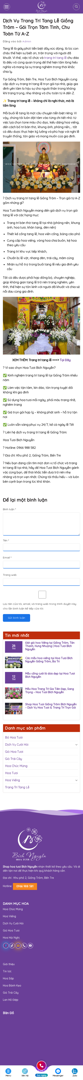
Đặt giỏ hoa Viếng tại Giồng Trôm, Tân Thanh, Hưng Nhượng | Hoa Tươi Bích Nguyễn (50, 646)
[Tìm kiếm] (76, 6)
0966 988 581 (25, 886)
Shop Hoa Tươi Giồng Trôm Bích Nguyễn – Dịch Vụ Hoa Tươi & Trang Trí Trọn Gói (51, 706)
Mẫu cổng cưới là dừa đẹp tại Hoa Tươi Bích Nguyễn (50, 675)
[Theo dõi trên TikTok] (12, 945)
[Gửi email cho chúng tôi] (18, 945)
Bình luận (9, 509)
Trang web (10, 575)
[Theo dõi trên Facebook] (6, 945)
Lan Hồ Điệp (10, 1000)
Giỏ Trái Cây (13, 759)
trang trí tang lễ (55, 58)
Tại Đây (65, 360)
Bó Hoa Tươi (14, 737)
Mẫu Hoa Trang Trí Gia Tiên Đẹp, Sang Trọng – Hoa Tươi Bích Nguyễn (49, 690)
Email (7, 557)
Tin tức (7, 971)
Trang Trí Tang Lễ (17, 787)
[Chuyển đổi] (76, 744)
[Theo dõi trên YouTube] (30, 945)
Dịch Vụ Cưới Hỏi (16, 744)
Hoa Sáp (8, 978)
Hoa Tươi (11, 773)
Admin (26, 41)
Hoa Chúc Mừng (16, 766)
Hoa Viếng (12, 780)
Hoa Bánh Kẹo (12, 985)
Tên (6, 540)
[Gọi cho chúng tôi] (24, 945)
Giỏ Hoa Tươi (14, 752)
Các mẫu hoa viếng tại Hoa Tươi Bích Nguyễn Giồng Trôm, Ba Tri (49, 660)
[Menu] (6, 6)
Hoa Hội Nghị (11, 937)
